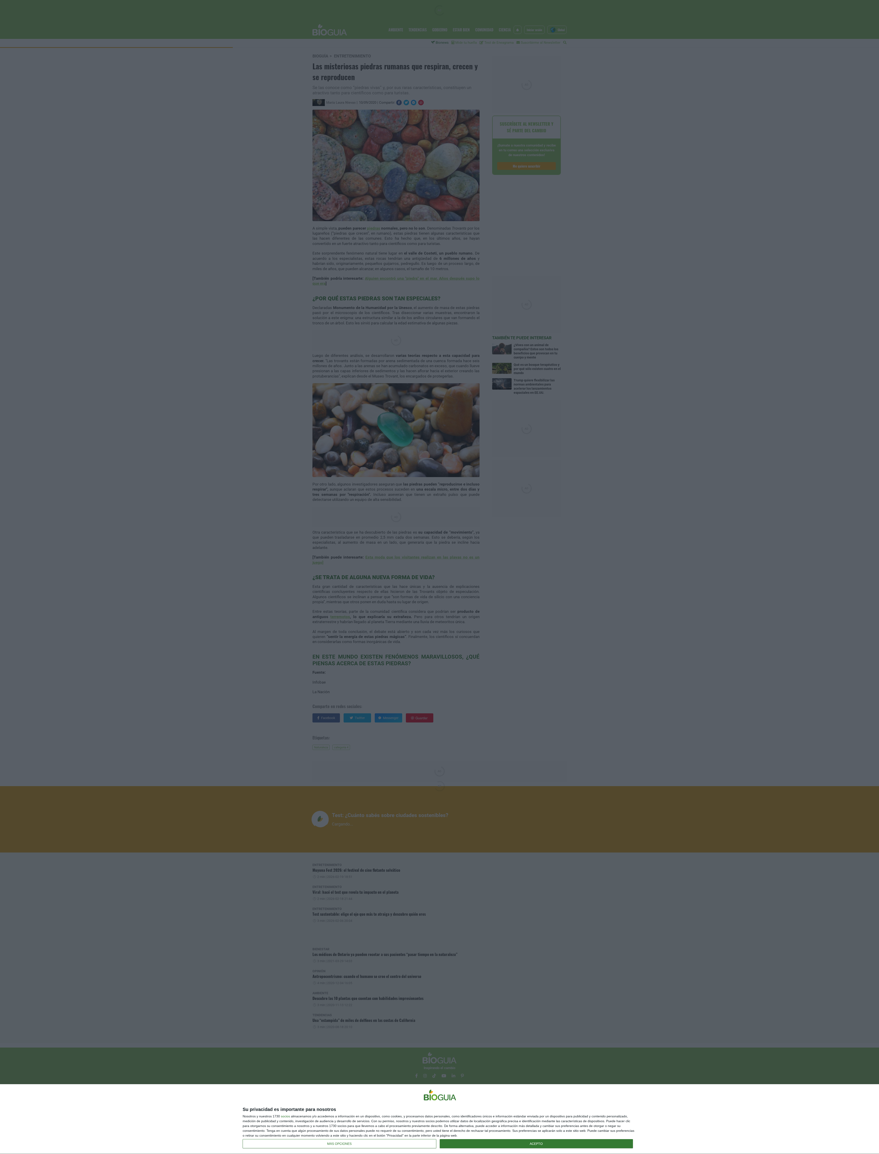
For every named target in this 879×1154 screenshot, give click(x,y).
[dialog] (439, 1119)
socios (285, 1116)
